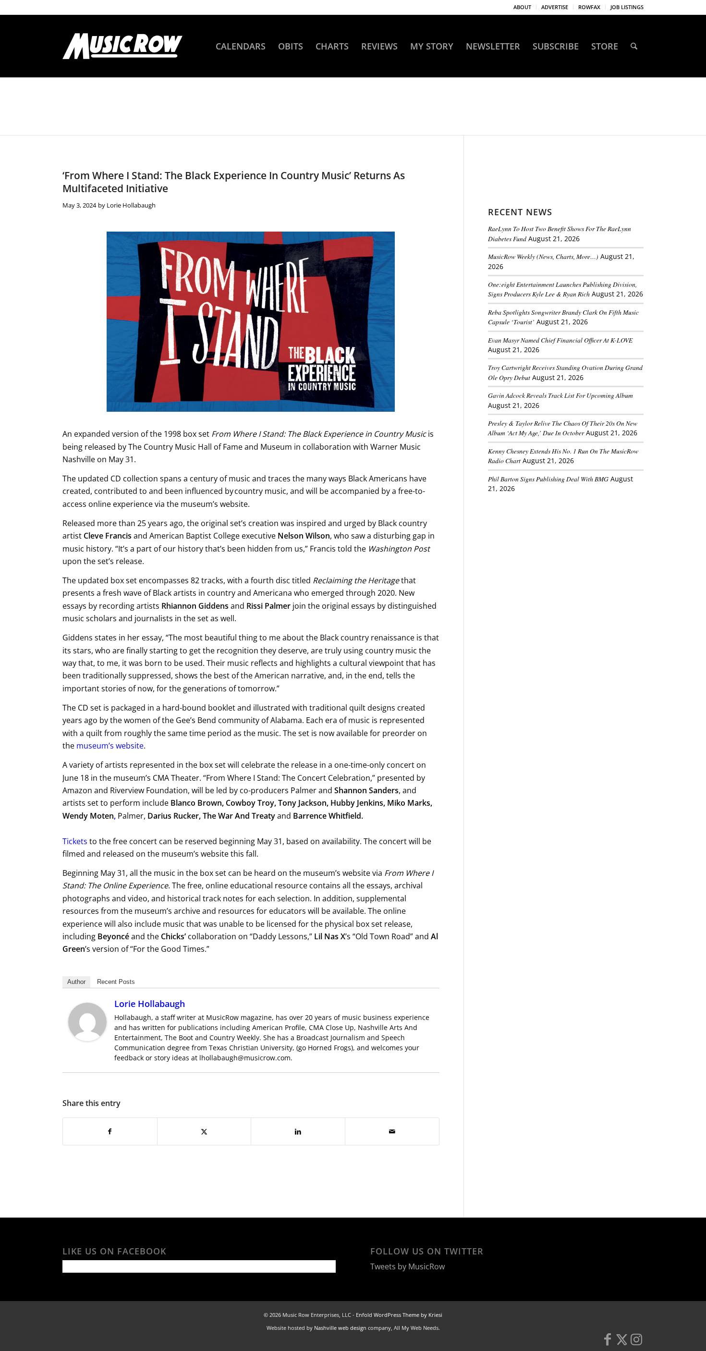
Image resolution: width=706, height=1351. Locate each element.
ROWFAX (589, 7)
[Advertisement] (560, 566)
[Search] (634, 46)
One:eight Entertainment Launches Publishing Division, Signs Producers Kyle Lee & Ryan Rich (562, 289)
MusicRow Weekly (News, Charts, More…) (543, 256)
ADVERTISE (554, 7)
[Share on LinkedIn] (298, 1131)
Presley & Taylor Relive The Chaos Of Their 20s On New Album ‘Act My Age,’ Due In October (562, 427)
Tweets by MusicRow (407, 1266)
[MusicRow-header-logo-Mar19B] (122, 46)
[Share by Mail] (392, 1131)
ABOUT (522, 7)
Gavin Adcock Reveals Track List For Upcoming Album (560, 395)
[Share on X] (204, 1131)
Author (76, 981)
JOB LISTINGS (627, 7)
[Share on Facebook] (110, 1131)
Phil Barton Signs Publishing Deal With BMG (548, 478)
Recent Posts (116, 981)
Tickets (74, 841)
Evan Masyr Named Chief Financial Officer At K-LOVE (560, 339)
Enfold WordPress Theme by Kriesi (399, 1314)
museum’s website (110, 745)
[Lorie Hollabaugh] (87, 1038)
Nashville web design (340, 1327)
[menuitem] (522, 7)
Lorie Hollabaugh (131, 205)
